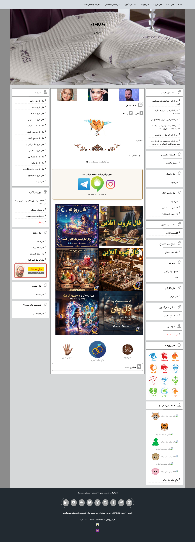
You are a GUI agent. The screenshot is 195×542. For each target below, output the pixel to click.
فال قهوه (174, 201)
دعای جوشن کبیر (171, 271)
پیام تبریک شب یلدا (36, 260)
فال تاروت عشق (37, 163)
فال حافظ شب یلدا (37, 253)
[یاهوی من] (129, 502)
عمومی (126, 367)
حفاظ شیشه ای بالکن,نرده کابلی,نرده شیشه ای (30, 202)
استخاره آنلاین (130, 4)
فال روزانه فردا (38, 313)
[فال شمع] (77, 270)
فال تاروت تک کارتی (36, 119)
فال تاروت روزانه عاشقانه (33, 169)
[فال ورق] (77, 314)
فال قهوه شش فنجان (169, 214)
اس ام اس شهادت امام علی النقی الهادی (166, 102)
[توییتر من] (90, 502)
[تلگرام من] (121, 502)
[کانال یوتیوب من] (74, 502)
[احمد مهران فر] (129, 95)
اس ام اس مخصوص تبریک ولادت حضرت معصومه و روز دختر (165, 127)
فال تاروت (158, 4)
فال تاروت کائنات (37, 113)
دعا (90, 161)
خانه (180, 4)
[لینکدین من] (66, 502)
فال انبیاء (174, 182)
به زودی (98, 23)
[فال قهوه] (121, 270)
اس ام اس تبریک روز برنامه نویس (164, 119)
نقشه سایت (84, 519)
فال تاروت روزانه (37, 101)
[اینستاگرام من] (105, 502)
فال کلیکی (174, 296)
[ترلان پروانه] (98, 95)
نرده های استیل (37, 210)
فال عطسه (40, 294)
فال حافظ (170, 4)
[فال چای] (121, 314)
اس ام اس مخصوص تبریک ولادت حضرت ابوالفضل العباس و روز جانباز (165, 142)
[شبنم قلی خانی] (67, 95)
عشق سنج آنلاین (171, 315)
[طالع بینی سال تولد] (165, 444)
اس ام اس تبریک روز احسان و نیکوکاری (167, 111)
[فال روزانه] (77, 227)
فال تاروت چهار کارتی (35, 132)
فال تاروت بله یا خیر (36, 175)
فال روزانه (145, 4)
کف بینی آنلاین (172, 233)
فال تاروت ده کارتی (36, 156)
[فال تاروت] (121, 227)
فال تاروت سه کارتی (36, 126)
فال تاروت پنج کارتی (36, 138)
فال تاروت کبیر (38, 107)
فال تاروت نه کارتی (36, 150)
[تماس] (97, 502)
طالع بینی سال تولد (170, 480)
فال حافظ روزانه (37, 247)
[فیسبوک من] (113, 502)
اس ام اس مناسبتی (112, 4)
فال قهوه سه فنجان (170, 207)
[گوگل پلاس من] (82, 502)
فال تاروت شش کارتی (35, 144)
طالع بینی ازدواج (171, 252)
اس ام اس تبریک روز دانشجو (166, 135)
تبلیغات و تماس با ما (92, 4)
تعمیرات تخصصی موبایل (34, 216)
